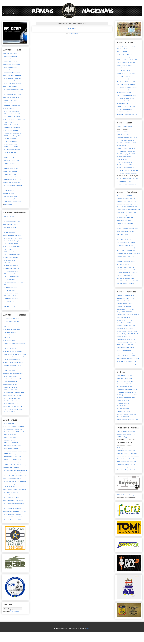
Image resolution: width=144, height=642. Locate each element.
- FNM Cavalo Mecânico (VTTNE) (125, 231)
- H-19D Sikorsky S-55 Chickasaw (12, 443)
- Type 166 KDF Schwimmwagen (125, 353)
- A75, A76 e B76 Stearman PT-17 (12, 219)
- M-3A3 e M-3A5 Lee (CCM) (124, 79)
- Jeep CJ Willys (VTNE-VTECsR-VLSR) (127, 331)
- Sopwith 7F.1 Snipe (8, 193)
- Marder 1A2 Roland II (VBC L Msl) (126, 73)
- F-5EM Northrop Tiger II (9, 122)
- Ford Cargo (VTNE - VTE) (123, 226)
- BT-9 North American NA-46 (11, 230)
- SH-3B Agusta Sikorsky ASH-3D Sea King (14, 481)
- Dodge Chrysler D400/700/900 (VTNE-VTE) (128, 209)
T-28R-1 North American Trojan (12, 201)
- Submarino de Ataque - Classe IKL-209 (127, 464)
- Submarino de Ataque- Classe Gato (126, 461)
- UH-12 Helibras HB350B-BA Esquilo (13, 500)
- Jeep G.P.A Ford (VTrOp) (123, 317)
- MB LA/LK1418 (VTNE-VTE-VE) (125, 256)
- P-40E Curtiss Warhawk (10, 166)
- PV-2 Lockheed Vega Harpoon (11, 149)
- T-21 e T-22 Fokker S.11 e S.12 (11, 276)
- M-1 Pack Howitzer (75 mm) (124, 386)
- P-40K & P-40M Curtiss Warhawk (12, 168)
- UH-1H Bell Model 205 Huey (11, 497)
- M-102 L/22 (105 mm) (123, 403)
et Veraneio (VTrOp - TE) (125, 295)
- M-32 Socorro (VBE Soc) (123, 159)
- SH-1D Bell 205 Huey (9, 484)
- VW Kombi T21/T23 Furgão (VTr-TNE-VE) (128, 358)
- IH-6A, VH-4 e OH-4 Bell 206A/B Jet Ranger (15, 464)
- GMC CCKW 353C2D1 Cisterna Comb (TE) (128, 239)
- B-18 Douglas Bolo (8, 103)
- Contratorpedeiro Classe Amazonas (127, 453)
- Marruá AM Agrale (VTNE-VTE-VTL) (126, 342)
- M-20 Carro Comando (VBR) (124, 156)
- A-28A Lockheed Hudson (10, 67)
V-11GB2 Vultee (8, 204)
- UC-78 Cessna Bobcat (9, 304)
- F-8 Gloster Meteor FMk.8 (10, 125)
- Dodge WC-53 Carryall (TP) (124, 306)
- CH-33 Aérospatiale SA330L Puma (12, 429)
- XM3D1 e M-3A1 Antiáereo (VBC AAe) (127, 114)
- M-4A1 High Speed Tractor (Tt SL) (126, 148)
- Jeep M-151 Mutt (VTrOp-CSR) (125, 336)
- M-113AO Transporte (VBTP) (125, 165)
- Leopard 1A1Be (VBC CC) (123, 68)
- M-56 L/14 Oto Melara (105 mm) (126, 397)
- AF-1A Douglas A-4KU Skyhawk (12, 78)
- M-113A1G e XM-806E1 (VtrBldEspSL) (127, 173)
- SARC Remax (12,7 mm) (123, 411)
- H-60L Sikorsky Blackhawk (10, 448)
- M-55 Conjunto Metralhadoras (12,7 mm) (128, 395)
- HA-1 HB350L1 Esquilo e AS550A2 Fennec (15, 451)
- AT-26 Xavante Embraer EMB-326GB (13, 89)
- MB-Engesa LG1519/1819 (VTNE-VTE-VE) (128, 253)
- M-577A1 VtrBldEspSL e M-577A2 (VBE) (128, 178)
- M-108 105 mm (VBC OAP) (124, 103)
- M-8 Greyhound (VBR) (123, 90)
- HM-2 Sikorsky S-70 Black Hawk (12, 456)
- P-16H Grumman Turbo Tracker (12, 157)
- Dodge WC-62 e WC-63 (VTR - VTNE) (127, 212)
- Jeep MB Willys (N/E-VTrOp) (124, 323)
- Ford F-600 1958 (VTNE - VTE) (125, 217)
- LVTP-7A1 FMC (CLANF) (123, 134)
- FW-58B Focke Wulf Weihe (11, 243)
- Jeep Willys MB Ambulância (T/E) (126, 328)
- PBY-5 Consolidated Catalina (11, 147)
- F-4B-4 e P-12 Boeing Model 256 (12, 114)
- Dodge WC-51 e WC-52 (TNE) (125, 303)
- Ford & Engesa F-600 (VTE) (124, 220)
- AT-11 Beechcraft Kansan (10, 224)
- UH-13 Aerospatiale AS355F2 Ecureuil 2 (14, 503)
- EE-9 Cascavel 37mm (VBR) (124, 54)
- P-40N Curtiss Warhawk (10, 171)
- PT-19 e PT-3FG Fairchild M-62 (11, 265)
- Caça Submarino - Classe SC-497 (126, 431)
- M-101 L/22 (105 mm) (123, 400)
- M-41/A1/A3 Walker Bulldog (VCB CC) (127, 95)
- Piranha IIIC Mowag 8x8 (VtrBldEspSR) (127, 184)
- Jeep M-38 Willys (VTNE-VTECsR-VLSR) (127, 334)
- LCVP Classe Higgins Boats (124, 437)
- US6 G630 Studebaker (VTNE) (125, 275)
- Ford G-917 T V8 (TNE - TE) (124, 215)
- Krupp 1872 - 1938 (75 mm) (124, 378)
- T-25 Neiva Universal (9, 285)
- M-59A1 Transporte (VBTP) (124, 162)
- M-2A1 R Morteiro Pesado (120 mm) (127, 389)
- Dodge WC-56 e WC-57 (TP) (124, 312)
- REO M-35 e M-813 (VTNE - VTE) (125, 267)
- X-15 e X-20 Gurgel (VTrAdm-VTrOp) (126, 364)
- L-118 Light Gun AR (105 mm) (125, 381)
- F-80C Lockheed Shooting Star (11, 127)
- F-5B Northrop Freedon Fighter (12, 246)
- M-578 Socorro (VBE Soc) (124, 181)
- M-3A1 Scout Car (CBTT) (123, 145)
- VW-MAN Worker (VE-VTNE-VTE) (126, 283)
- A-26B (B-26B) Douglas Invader (11, 61)
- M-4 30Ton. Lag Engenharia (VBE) (126, 154)
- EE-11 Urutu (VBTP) (122, 132)
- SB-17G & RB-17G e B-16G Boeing (12, 185)
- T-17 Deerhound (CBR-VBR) (124, 109)
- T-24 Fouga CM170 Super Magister (13, 282)
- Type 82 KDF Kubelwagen (124, 350)
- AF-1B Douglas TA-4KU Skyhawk (12, 221)
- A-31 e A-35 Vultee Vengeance (12, 75)
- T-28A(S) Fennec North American (12, 295)
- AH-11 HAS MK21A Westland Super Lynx (14, 489)
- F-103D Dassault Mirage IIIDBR (11, 254)
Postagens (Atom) (74, 33)
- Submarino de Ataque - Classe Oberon (127, 469)
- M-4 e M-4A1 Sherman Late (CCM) (126, 84)
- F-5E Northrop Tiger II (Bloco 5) (11, 116)
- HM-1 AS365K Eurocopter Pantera (12, 453)
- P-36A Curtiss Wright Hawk (11, 160)
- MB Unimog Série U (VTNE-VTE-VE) (126, 259)
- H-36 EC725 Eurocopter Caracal (12, 445)
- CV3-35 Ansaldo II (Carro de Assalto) (127, 48)
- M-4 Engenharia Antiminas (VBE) (126, 151)
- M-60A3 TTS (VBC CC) (123, 101)
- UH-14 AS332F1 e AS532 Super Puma (13, 506)
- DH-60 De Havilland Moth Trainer (12, 235)
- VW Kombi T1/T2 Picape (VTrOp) (126, 355)
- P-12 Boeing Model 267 (9, 152)
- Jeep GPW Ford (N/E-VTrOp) (124, 320)
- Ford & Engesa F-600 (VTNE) (125, 223)
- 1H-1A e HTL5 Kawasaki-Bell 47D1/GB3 (14, 426)
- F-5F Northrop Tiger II (9, 249)
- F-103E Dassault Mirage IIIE (11, 130)
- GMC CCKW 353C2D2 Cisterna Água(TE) (128, 237)
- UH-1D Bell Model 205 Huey (11, 495)
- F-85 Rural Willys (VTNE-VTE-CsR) (126, 339)
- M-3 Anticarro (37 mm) (123, 408)
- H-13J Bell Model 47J (9, 440)
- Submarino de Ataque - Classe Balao (127, 467)
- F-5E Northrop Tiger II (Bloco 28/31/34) (14, 119)
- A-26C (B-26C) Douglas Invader (11, 64)
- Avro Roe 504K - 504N (9, 227)
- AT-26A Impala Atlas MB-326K (11, 92)
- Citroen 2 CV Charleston (123, 301)
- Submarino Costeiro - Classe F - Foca (127, 458)
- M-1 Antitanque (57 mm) (124, 384)
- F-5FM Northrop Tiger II (9, 252)
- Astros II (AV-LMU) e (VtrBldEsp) (126, 46)
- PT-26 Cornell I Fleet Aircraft (11, 268)
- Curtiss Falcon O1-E (9, 108)
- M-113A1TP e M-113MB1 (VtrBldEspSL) (127, 170)
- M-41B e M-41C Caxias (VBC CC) (125, 98)
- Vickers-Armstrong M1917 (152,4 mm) (127, 419)
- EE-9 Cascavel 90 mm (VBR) (124, 57)
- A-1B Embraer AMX (8, 216)
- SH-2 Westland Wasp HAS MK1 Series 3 (14, 475)
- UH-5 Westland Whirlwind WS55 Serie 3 (14, 511)
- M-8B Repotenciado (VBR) (124, 92)
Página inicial (72, 29)
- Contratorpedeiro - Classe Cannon (126, 448)
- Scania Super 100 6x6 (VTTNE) (125, 278)
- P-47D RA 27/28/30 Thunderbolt (12, 179)
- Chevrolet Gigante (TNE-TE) (124, 196)
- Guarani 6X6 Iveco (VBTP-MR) (125, 126)
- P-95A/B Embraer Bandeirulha (11, 182)
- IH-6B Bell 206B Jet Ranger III (11, 467)
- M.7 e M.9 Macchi (8, 263)
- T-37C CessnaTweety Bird (10, 298)
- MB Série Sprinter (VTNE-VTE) (125, 345)
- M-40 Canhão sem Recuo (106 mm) (126, 392)
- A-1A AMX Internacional (10, 53)
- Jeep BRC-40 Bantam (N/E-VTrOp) (126, 325)
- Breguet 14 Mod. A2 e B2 (10, 100)
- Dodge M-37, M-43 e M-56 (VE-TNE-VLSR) (128, 314)
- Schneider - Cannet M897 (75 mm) (126, 414)
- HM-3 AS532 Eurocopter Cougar (12, 459)
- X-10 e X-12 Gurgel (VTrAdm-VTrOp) (126, 361)
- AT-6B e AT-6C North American (12, 81)
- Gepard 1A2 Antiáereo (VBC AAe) (126, 62)
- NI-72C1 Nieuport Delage (10, 144)
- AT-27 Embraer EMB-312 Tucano (12, 94)
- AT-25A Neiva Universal (10, 86)
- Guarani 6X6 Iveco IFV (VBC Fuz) (125, 65)
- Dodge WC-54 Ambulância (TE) (125, 309)
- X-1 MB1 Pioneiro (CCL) (123, 112)
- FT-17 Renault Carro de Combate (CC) (127, 59)
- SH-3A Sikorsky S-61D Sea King (12, 478)
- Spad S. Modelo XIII (8, 190)
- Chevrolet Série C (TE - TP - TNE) (125, 298)
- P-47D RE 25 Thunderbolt (10, 177)
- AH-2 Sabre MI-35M (8, 423)
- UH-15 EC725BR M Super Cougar (12, 508)
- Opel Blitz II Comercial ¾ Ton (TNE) (126, 261)
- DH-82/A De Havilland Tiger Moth (12, 238)
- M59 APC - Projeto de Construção (126, 495)
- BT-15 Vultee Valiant (9, 232)
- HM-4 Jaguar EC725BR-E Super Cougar (13, 462)
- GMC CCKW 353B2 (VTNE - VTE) (125, 234)
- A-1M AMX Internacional (10, 56)
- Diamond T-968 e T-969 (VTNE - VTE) (127, 206)
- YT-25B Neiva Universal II (10, 287)
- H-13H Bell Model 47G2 (9, 437)
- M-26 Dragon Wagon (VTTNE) (125, 245)
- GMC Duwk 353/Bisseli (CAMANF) (126, 242)
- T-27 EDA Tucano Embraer (10, 293)
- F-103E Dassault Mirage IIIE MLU (12, 133)
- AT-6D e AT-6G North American (12, 83)
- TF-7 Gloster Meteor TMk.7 (10, 271)
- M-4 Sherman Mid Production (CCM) (126, 81)
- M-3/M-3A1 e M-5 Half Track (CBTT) (126, 143)
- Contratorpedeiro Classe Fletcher (126, 450)
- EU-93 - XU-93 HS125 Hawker (11, 111)
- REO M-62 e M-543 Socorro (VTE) (126, 270)
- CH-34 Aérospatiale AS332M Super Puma (14, 432)
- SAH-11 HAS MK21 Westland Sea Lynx (14, 486)
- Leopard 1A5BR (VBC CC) (123, 70)
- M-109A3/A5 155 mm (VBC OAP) (126, 106)
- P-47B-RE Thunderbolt (9, 174)
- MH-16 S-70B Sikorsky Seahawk (12, 473)
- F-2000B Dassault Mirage (10, 257)
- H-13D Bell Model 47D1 (9, 434)
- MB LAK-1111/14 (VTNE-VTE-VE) (126, 250)
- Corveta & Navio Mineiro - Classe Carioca (128, 456)
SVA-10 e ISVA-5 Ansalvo (11, 196)
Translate (16, 611)
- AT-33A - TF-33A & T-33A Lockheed (13, 97)
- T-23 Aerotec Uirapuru (9, 279)
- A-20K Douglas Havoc (9, 59)
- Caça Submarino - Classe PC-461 (126, 434)
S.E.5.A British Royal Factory (11, 199)
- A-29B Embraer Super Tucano (11, 72)
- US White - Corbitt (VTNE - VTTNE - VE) (127, 272)
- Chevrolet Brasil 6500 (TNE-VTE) (126, 198)
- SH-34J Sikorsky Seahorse (10, 492)
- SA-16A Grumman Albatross (11, 188)
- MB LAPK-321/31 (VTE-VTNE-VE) (126, 248)
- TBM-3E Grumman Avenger (11, 306)
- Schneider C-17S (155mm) (124, 417)
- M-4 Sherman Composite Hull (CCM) (127, 87)
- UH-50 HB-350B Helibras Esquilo (12, 514)
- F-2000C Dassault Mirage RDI (11, 136)
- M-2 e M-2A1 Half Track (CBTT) (125, 140)
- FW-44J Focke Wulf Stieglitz (11, 241)
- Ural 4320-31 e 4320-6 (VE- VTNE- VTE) (127, 281)
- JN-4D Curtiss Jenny (9, 260)
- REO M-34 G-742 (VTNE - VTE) (125, 264)
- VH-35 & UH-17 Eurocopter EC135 (12, 517)
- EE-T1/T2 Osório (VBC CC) (124, 51)
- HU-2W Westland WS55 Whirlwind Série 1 (15, 470)
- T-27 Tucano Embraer (9, 290)
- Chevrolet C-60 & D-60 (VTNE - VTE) (126, 201)
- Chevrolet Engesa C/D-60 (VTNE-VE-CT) (128, 204)
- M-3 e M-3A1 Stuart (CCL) (124, 76)
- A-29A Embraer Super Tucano (11, 70)
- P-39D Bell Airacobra (9, 163)
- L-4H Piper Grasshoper (9, 138)
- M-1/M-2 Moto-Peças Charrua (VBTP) (127, 137)
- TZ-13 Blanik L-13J (8, 301)
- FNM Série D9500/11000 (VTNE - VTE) (127, 228)
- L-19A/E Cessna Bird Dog (10, 141)
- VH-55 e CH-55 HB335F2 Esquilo (12, 519)
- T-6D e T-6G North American (11, 274)
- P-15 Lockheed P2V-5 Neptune (11, 155)
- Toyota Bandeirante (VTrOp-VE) (125, 347)
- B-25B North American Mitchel (11, 105)
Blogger (88, 628)
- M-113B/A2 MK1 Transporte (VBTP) (126, 167)
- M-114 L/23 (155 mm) (123, 406)
